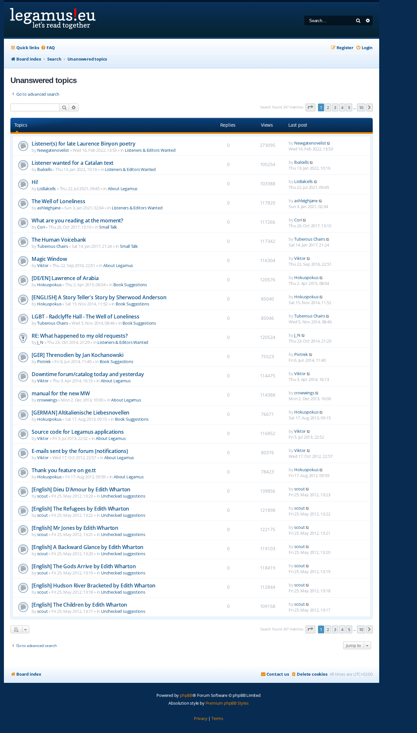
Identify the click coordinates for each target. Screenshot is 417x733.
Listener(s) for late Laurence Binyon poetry (83, 143)
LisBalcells (46, 188)
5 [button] (349, 107)
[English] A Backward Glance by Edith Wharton (87, 547)
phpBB (186, 695)
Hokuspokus (49, 285)
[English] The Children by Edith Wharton (79, 604)
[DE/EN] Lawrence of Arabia (65, 278)
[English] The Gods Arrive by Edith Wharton (84, 566)
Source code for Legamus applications (78, 431)
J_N (40, 342)
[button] (310, 107)
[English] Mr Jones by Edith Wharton (75, 527)
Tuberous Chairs (52, 246)
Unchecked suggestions (123, 496)
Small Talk (108, 227)
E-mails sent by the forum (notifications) (80, 451)
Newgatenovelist (53, 150)
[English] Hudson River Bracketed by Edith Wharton (93, 585)
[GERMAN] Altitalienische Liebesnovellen (80, 412)
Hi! (35, 182)
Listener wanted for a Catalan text (72, 162)
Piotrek (44, 361)
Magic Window (49, 258)
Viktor (43, 265)
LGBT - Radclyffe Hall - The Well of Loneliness (85, 316)
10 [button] (361, 107)
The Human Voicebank (59, 239)
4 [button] (342, 107)
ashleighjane (49, 208)
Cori (41, 227)
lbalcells (44, 169)
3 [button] (335, 107)
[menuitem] (48, 47)
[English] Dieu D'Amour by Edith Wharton (81, 489)
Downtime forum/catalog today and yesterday (88, 374)
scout (42, 496)
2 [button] (328, 107)
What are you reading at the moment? (77, 220)
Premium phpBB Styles (227, 703)
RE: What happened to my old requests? (80, 335)
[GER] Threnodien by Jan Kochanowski (77, 355)
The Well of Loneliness (58, 201)
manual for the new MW (61, 393)
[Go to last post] (329, 143)
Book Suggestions (130, 285)
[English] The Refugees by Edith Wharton (80, 508)
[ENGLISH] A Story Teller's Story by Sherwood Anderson (99, 297)
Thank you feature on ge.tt (64, 470)
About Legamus (122, 188)
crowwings (47, 400)
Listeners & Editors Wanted (150, 150)
